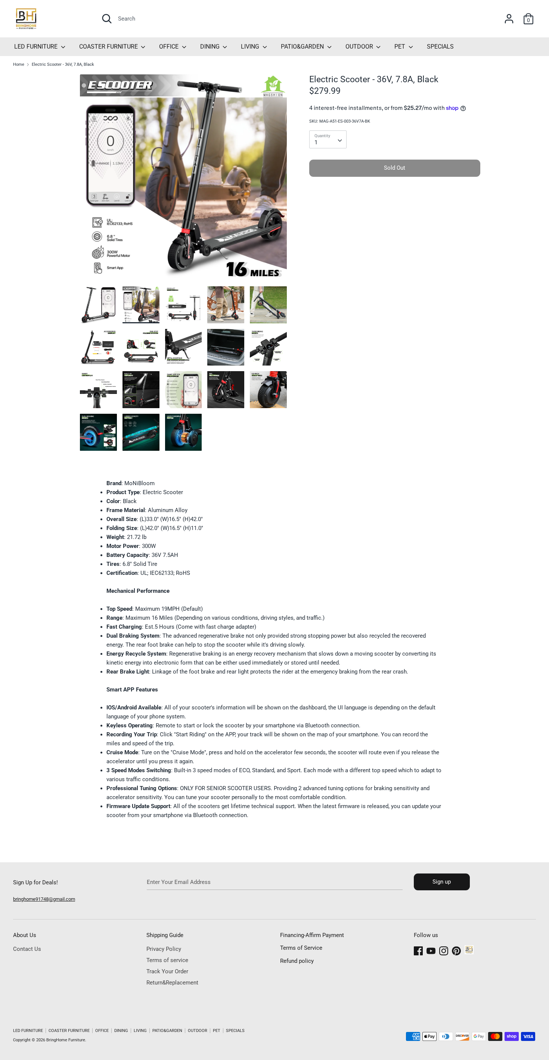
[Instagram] (443, 949)
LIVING (251, 46)
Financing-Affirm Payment (312, 935)
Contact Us (27, 949)
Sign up (441, 881)
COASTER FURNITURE (109, 46)
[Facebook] (418, 949)
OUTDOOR (360, 46)
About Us (24, 935)
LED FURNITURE (36, 46)
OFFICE (169, 46)
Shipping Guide (164, 935)
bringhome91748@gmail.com (44, 899)
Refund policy (297, 961)
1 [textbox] (315, 142)
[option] (183, 180)
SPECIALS (440, 46)
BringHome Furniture (65, 1040)
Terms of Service (301, 948)
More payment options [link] (394, 208)
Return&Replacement (172, 982)
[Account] (509, 15)
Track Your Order (167, 971)
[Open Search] (106, 18)
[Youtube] (431, 949)
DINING (210, 46)
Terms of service (167, 960)
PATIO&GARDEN (303, 46)
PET (400, 46)
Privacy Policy (163, 949)
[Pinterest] (456, 949)
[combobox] (328, 139)
